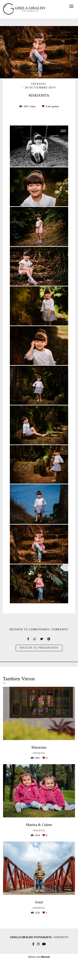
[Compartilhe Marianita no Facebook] (28, 639)
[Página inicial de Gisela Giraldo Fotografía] (24, 9)
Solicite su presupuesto (39, 648)
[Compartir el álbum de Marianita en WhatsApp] (34, 639)
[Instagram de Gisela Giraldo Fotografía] (38, 944)
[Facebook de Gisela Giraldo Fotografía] (33, 944)
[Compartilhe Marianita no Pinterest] (49, 639)
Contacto (61, 937)
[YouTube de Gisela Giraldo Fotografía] (44, 944)
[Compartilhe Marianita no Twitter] (42, 639)
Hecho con (39, 956)
